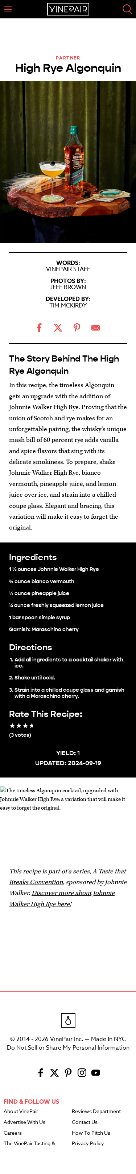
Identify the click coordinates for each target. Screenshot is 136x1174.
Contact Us (85, 1122)
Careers (13, 1133)
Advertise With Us (24, 1122)
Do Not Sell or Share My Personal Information (68, 1048)
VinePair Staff (68, 269)
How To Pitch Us (91, 1133)
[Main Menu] (8, 9)
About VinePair (21, 1112)
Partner (68, 58)
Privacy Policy (88, 1144)
